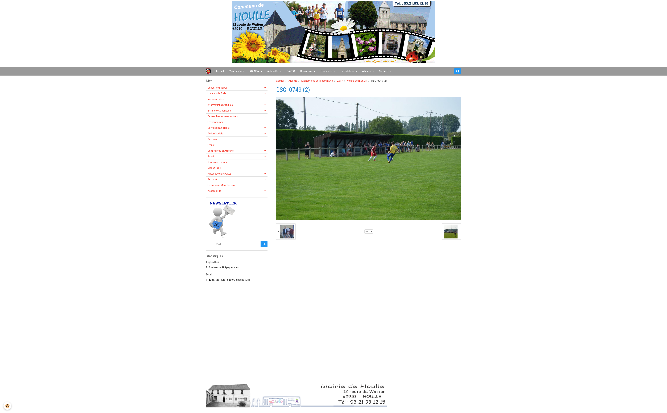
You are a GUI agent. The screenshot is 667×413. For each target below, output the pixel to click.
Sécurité (212, 179)
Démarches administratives (223, 116)
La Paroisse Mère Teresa (221, 185)
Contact (383, 71)
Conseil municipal (217, 87)
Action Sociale (215, 133)
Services (212, 139)
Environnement (216, 122)
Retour (368, 231)
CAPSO (291, 71)
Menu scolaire (236, 71)
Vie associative (216, 99)
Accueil (220, 71)
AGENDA (254, 71)
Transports (326, 71)
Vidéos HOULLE (216, 168)
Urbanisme (306, 71)
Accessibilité (214, 190)
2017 (340, 80)
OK (264, 244)
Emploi (211, 145)
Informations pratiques (220, 105)
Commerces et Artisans (221, 150)
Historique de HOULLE (219, 173)
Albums (366, 71)
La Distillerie (347, 71)
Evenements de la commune (317, 80)
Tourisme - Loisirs (217, 162)
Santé (211, 156)
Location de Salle (217, 93)
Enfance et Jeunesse (219, 110)
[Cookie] (7, 406)
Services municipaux (219, 127)
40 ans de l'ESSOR (357, 80)
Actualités (273, 71)
